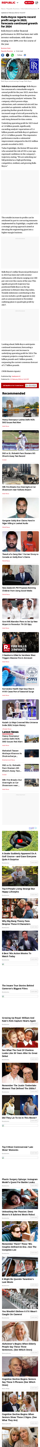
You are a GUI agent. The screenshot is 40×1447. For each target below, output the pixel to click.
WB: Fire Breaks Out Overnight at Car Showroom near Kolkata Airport (19, 488)
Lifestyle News (6, 729)
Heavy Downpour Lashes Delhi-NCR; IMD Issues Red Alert (18, 421)
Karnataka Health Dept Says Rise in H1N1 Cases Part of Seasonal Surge (18, 690)
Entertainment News (8, 760)
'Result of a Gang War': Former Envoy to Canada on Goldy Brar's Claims (20, 555)
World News (6, 527)
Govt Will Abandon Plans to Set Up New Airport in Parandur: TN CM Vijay (19, 623)
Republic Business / (13, 9)
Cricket (4, 460)
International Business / (29, 9)
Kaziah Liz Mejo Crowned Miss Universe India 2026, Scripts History (20, 724)
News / (3, 9)
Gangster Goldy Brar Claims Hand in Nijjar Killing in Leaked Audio (18, 522)
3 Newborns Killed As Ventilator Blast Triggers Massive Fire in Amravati (18, 656)
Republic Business (7, 51)
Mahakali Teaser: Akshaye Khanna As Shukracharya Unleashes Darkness (12, 755)
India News (5, 426)
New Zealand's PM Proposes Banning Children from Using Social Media (19, 589)
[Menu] (36, 2)
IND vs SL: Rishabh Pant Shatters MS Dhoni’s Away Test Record (18, 455)
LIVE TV (30, 2)
